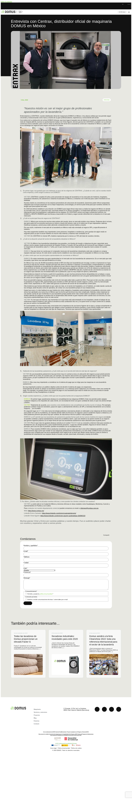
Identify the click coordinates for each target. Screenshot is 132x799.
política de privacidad (46, 594)
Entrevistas (107, 100)
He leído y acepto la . (40, 594)
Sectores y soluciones (40, 712)
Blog (35, 718)
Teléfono (26, 557)
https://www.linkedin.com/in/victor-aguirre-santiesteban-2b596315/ (62, 516)
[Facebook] (118, 709)
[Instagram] (111, 709)
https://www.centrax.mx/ (36, 511)
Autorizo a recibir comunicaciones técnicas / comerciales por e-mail (47, 599)
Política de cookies (76, 748)
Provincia (27, 572)
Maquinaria (37, 709)
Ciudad (25, 563)
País (25, 568)
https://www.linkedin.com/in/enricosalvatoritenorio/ (59, 513)
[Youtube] (104, 709)
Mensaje (26, 578)
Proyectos (37, 715)
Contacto (36, 724)
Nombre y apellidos (30, 545)
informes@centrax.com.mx (89, 508)
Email (25, 551)
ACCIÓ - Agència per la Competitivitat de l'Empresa (66, 743)
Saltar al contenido (6, 1)
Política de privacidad (64, 748)
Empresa (36, 721)
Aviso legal (53, 748)
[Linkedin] (97, 709)
